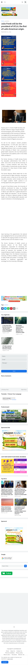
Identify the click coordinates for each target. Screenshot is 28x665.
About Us (12, 651)
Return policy (7, 654)
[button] (2, 2)
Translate (14, 399)
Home (2, 21)
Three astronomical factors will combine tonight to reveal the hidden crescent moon (6, 509)
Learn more (10, 659)
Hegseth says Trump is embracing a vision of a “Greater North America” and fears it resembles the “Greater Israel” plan (7, 491)
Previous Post (5, 389)
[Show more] (17, 308)
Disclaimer (14, 654)
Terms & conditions (9, 652)
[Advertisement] (14, 215)
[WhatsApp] (8, 308)
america (7, 21)
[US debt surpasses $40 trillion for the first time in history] (7, 340)
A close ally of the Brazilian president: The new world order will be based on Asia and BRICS (7, 328)
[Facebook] (2, 308)
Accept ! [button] (5, 662)
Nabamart (18, 648)
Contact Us (19, 651)
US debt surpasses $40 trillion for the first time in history (7, 347)
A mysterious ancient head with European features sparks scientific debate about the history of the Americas (20, 510)
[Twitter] (5, 308)
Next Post (23, 389)
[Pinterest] (11, 308)
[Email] (14, 308)
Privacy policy (19, 652)
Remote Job (21, 654)
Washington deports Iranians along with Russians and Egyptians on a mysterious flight (20, 329)
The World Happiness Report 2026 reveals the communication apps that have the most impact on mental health (21, 491)
